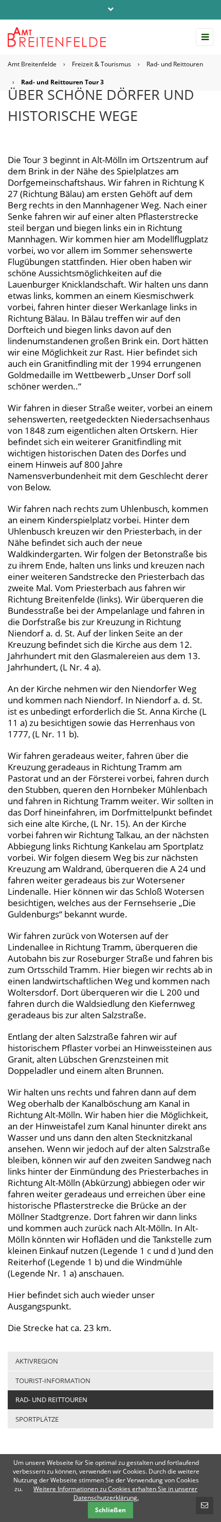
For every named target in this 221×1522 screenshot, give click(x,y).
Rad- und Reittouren (174, 64)
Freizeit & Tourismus (101, 64)
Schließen (110, 1510)
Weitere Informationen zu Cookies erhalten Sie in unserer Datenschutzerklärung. (115, 1493)
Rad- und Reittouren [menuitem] (51, 1399)
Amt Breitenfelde (32, 64)
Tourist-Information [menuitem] (52, 1380)
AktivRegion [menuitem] (36, 1361)
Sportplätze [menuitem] (37, 1419)
